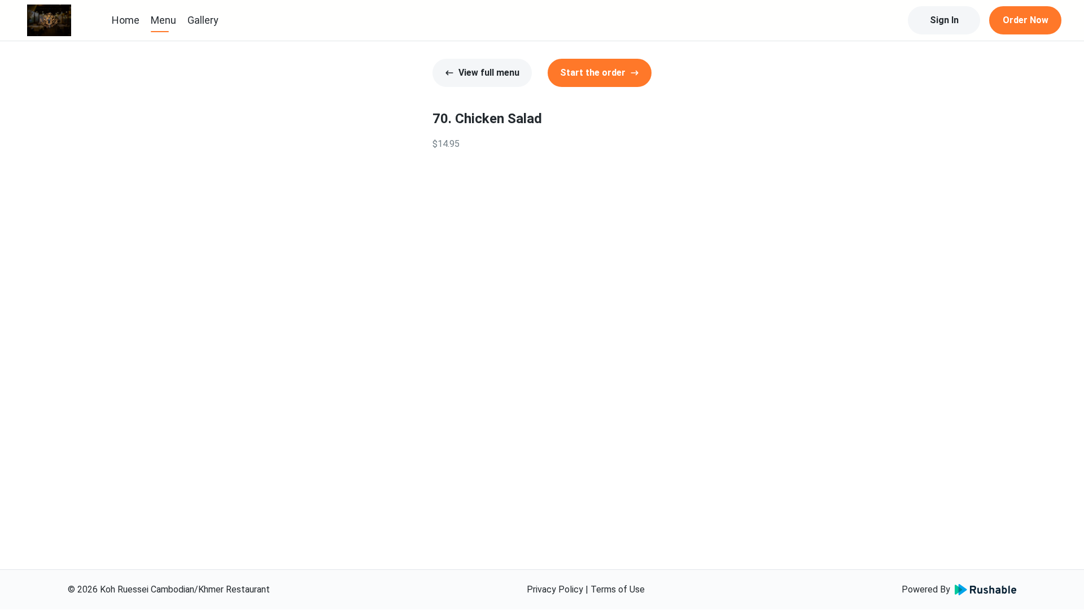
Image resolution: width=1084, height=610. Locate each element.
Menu (163, 20)
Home (125, 20)
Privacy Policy (555, 589)
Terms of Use (618, 589)
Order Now (1025, 20)
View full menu (488, 72)
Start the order (593, 72)
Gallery (202, 20)
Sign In (944, 20)
